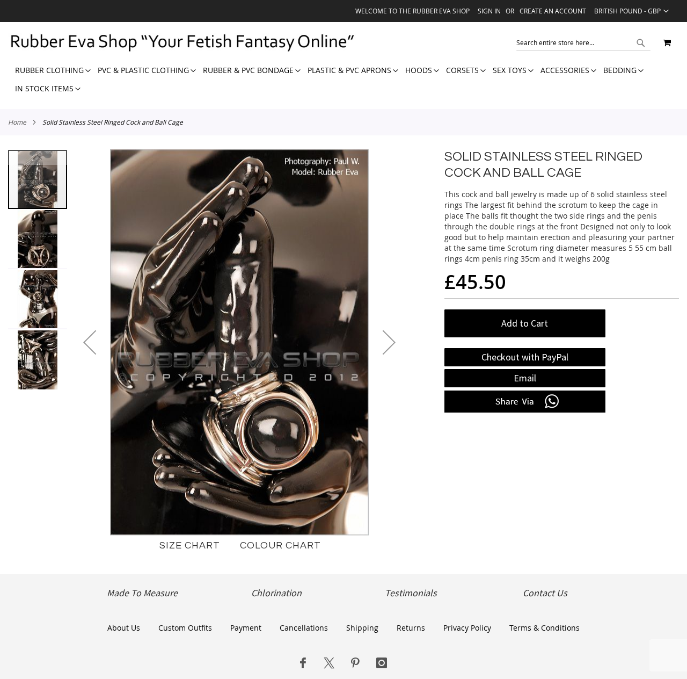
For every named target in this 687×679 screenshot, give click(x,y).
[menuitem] (49, 70)
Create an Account (553, 10)
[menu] (343, 79)
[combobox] (583, 42)
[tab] (343, 79)
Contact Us (545, 593)
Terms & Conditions (544, 628)
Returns (411, 628)
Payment (245, 628)
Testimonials (411, 593)
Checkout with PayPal (524, 357)
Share (524, 402)
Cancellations (304, 628)
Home (17, 122)
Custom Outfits (185, 628)
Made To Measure (142, 593)
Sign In (489, 10)
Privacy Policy (467, 628)
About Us (123, 628)
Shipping (362, 628)
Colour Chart (280, 545)
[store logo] (182, 42)
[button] (631, 11)
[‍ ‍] (302, 663)
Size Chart (189, 545)
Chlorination (276, 593)
